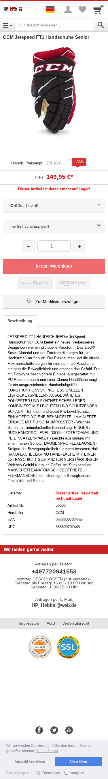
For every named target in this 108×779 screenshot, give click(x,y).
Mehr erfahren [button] (47, 751)
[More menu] (68, 9)
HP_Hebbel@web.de (54, 605)
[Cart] (98, 9)
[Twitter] (54, 730)
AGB (51, 623)
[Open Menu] (7, 25)
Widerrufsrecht (75, 623)
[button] (54, 302)
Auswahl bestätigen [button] (30, 761)
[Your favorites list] (82, 9)
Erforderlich (51, 773)
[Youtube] (69, 730)
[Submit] (101, 25)
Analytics (77, 773)
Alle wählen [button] (78, 761)
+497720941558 (54, 571)
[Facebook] (39, 730)
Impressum (29, 623)
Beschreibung (19, 321)
